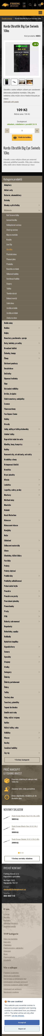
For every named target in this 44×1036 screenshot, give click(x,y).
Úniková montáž (11, 298)
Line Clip (9, 244)
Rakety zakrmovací (12, 621)
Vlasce (6, 737)
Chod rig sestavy (12, 229)
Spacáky (7, 656)
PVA (5, 616)
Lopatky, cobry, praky (12, 489)
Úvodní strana (7, 19)
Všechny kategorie (22, 760)
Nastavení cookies (11, 992)
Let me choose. (18, 1016)
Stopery (9, 283)
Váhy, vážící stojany (12, 717)
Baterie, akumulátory (12, 195)
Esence (7, 403)
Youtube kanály (10, 926)
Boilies (7, 327)
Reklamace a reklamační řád (15, 979)
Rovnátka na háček (12, 269)
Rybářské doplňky (11, 641)
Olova (6, 550)
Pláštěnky (7, 945)
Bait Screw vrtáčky (12, 215)
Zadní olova (10, 303)
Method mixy (9, 499)
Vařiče (6, 722)
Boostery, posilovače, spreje (15, 338)
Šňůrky (7, 676)
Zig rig (6, 752)
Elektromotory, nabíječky (14, 398)
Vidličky (7, 732)
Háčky (6, 419)
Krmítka (7, 469)
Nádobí (7, 510)
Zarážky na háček (12, 313)
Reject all (22, 1029)
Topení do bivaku (10, 707)
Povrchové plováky (11, 601)
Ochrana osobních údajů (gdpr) (16, 985)
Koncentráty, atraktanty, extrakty (18, 454)
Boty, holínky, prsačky (13, 343)
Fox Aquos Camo (10, 413)
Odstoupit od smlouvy (13, 989)
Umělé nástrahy (10, 712)
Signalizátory (9, 646)
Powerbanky (9, 606)
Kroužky (8, 239)
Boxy (6, 954)
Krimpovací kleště (11, 464)
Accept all (22, 1022)
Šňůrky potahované (11, 682)
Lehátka (7, 484)
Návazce (7, 520)
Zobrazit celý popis (11, 102)
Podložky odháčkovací (13, 580)
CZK (24, 6)
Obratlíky (9, 249)
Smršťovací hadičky (12, 278)
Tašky (6, 692)
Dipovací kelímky (11, 378)
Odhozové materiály (12, 545)
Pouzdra (7, 591)
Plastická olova (11, 254)
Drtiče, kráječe (10, 393)
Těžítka (8, 288)
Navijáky (7, 530)
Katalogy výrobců (11, 923)
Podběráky (8, 575)
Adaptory (7, 184)
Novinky (7, 917)
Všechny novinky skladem (22, 859)
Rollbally (7, 636)
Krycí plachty (9, 474)
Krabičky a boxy (10, 459)
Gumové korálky (11, 220)
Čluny (6, 358)
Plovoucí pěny (10, 259)
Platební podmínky (11, 973)
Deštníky (7, 373)
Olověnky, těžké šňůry (12, 555)
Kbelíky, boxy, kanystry (13, 444)
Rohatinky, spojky (11, 631)
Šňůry (6, 687)
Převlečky (9, 264)
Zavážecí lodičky (10, 747)
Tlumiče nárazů (11, 293)
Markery (7, 494)
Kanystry (7, 942)
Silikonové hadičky (12, 273)
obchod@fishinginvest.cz (15, 889)
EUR (24, 3)
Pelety (6, 565)
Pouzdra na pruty (11, 596)
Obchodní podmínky (12, 976)
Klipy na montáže (12, 234)
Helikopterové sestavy (13, 225)
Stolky (6, 666)
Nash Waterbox (10, 515)
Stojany (7, 661)
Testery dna (9, 697)
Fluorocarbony (9, 408)
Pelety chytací (10, 570)
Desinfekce (8, 368)
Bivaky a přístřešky (12, 205)
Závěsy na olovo (11, 317)
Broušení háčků (10, 348)
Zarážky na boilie (11, 308)
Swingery (7, 671)
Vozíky (6, 742)
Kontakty (7, 920)
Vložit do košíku (24, 137)
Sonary (7, 651)
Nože (6, 535)
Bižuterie (7, 210)
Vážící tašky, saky (11, 727)
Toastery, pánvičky (11, 702)
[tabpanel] (20, 831)
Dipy (5, 383)
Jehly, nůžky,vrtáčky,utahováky (16, 429)
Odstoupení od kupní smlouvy (16, 982)
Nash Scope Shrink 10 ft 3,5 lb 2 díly (25, 839)
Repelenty (8, 626)
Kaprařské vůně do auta (13, 439)
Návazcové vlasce (11, 525)
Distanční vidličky (11, 388)
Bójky (6, 332)
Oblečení (7, 540)
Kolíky (6, 449)
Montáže (7, 504)
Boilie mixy (8, 322)
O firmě (6, 914)
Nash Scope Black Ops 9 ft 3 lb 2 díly (26, 816)
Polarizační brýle (11, 585)
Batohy (7, 200)
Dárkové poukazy (11, 363)
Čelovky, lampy (10, 353)
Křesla (6, 479)
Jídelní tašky (9, 434)
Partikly (7, 560)
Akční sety (8, 190)
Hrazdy (7, 424)
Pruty (6, 611)
